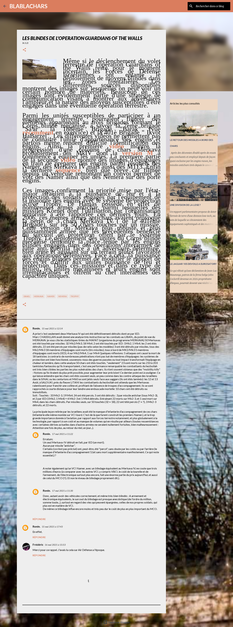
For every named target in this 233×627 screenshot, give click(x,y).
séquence (68, 170)
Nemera (62, 296)
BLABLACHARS (28, 6)
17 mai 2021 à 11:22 (62, 434)
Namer (50, 296)
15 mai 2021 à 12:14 (52, 328)
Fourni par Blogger (118, 622)
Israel (27, 296)
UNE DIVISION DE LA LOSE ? (185, 205)
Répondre (39, 519)
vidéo (116, 146)
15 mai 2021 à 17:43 (52, 526)
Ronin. (36, 328)
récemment (38, 132)
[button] (24, 50)
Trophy (75, 296)
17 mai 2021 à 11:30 (62, 490)
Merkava (38, 296)
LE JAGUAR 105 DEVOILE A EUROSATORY (193, 264)
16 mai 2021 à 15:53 (55, 544)
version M (137, 152)
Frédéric (38, 544)
